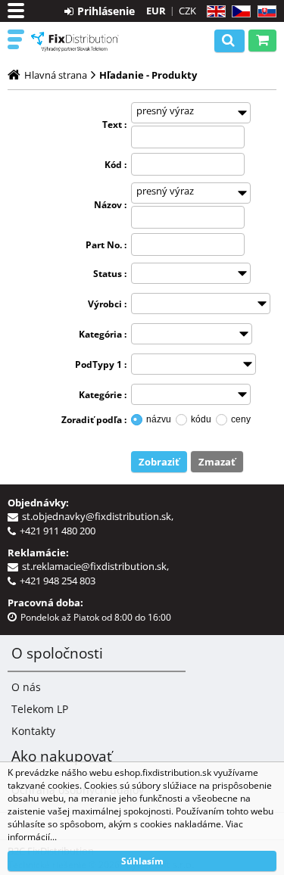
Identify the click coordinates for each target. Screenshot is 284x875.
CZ (238, 11)
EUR (156, 10)
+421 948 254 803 (57, 580)
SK (264, 11)
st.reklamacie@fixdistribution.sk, (97, 566)
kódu (201, 419)
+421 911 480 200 (57, 530)
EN (214, 11)
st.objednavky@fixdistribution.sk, (100, 516)
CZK (187, 10)
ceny (241, 419)
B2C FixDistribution (75, 42)
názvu (158, 419)
